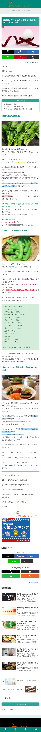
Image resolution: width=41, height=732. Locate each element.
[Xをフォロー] (11, 571)
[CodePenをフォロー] (30, 571)
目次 (17, 100)
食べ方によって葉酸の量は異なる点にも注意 (19, 109)
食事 (5, 547)
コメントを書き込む (20, 704)
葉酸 (10, 547)
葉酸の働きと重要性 (12, 104)
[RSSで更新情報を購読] (30, 576)
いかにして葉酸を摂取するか (14, 106)
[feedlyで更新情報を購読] (11, 576)
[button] (33, 57)
